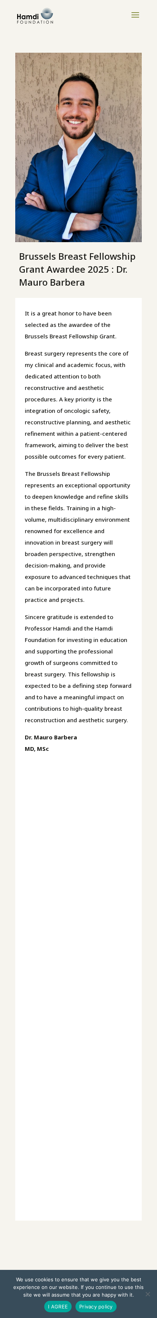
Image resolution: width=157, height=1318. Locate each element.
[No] (147, 1294)
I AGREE (58, 1306)
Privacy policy (96, 1306)
